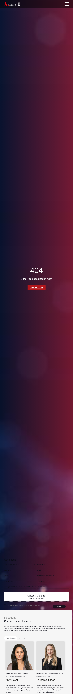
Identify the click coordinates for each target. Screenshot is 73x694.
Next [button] (24, 638)
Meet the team (10, 638)
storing (17, 605)
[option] (19, 667)
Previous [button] (20, 638)
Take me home (36, 287)
